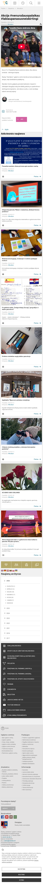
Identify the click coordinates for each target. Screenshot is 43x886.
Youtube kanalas (13, 705)
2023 (8, 618)
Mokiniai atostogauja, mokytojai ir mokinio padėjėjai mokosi (19, 259)
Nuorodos (25, 770)
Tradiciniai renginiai (7, 748)
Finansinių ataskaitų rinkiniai (10, 774)
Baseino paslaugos (27, 751)
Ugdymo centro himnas (8, 746)
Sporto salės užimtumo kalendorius (20, 651)
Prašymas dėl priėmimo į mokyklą (19, 668)
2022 (8, 623)
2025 (8, 608)
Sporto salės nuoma (28, 753)
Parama (10, 684)
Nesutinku (21, 874)
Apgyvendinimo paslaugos (29, 755)
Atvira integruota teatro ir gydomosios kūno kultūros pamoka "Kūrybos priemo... (19, 540)
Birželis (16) (10, 589)
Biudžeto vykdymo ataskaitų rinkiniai (10, 770)
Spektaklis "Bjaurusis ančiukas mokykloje (16, 400)
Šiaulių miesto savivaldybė (22, 825)
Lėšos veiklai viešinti (7, 776)
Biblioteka (11, 694)
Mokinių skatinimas (7, 787)
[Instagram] (11, 817)
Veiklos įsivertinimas (8, 785)
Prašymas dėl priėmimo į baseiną (19, 674)
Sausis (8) (10, 603)
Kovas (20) (10, 597)
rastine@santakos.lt (10, 841)
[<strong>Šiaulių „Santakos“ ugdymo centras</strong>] (5, 3)
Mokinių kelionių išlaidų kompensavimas (28, 758)
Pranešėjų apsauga (27, 781)
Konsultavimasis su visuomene (31, 776)
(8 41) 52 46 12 (7, 837)
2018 (8, 633)
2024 (8, 613)
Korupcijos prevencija (28, 783)
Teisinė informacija (27, 787)
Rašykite (5, 808)
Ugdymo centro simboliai (9, 744)
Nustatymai (21, 869)
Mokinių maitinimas (27, 744)
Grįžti (6, 130)
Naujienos (11, 8)
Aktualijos (20, 8)
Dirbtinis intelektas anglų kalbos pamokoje (16, 356)
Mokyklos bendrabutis (28, 763)
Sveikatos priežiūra (27, 761)
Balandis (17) (11, 594)
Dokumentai (11, 689)
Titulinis (3, 8)
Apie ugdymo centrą (7, 737)
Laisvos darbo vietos (15, 700)
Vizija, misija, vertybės (8, 742)
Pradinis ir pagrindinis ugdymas (31, 737)
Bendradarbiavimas (7, 751)
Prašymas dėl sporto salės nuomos (20, 679)
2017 (8, 638)
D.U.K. (7, 728)
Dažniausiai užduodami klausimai (31, 778)
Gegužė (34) (10, 592)
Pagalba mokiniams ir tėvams (30, 742)
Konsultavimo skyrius (28, 748)
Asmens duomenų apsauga (30, 774)
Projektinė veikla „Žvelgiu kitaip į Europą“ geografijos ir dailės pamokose (20, 308)
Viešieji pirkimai (6, 780)
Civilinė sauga (26, 785)
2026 (8, 581)
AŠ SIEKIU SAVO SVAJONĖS (11, 492)
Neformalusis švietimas (29, 740)
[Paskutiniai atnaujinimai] (23, 3)
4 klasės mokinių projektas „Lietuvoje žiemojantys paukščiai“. (18, 448)
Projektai (11, 663)
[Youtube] (6, 817)
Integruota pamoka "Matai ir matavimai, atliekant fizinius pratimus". (21, 210)
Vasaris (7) (10, 600)
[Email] (15, 817)
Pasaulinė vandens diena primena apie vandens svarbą (20, 166)
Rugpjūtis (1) (11, 586)
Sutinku (21, 880)
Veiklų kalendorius (14, 646)
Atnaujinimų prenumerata (17, 715)
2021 (8, 628)
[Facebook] (2, 817)
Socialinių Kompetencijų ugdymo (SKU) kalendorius (21, 657)
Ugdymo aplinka (6, 740)
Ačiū (20, 119)
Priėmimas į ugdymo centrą (9, 753)
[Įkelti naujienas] (15, 3)
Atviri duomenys (27, 789)
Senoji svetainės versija (16, 710)
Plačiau (36, 176)
